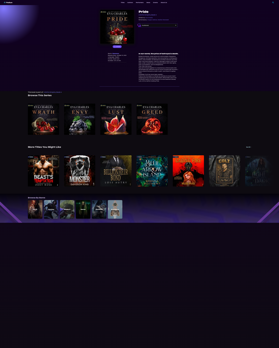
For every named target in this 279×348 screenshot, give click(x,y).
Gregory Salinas (152, 19)
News (148, 2)
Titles (123, 2)
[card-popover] (43, 119)
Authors (130, 2)
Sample (118, 46)
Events (155, 2)
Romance (115, 53)
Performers (140, 2)
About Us (164, 2)
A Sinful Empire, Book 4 (148, 15)
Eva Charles (149, 17)
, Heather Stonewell (163, 19)
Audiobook (145, 25)
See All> (248, 147)
